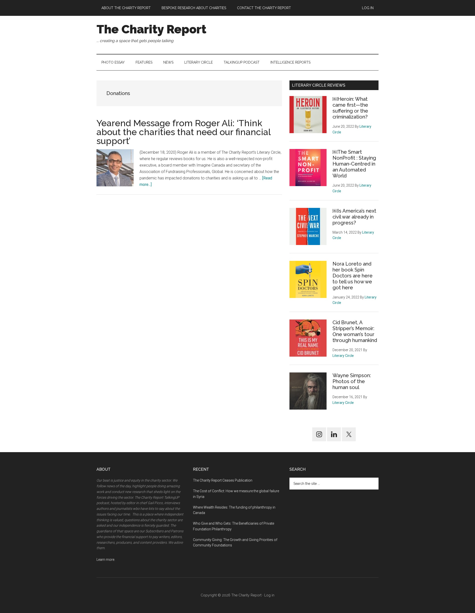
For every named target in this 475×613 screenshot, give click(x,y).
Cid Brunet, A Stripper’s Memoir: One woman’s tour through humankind (354, 331)
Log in (269, 595)
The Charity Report (151, 29)
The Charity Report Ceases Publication (223, 480)
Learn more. (105, 560)
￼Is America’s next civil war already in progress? (354, 217)
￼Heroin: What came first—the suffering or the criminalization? (350, 108)
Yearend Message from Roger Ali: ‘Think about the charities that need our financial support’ (183, 132)
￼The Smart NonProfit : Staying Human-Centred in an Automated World (354, 164)
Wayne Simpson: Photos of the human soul (351, 381)
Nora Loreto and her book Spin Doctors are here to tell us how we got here (352, 276)
